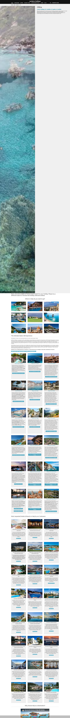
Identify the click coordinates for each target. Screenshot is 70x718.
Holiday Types (27, 2)
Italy (12, 2)
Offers (21, 2)
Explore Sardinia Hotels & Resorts (18, 373)
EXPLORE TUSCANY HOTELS (18, 508)
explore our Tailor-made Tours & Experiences (24, 351)
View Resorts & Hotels (51, 583)
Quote (43, 716)
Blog (45, 2)
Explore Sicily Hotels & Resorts (18, 401)
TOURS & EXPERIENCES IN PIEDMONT (51, 457)
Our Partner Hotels (35, 2)
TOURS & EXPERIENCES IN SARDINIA (35, 371)
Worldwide (16, 2)
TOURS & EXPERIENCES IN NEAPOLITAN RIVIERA (34, 454)
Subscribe (35, 716)
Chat (26, 716)
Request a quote (18, 538)
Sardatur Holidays (35, 1)
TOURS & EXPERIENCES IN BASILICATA (51, 376)
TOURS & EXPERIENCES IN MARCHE (51, 431)
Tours (42, 2)
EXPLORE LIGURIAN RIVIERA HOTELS (51, 511)
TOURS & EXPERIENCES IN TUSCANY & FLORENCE (34, 509)
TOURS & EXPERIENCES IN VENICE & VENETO (35, 484)
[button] (50, 3)
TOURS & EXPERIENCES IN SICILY (34, 399)
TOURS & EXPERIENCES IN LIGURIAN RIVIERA (51, 484)
